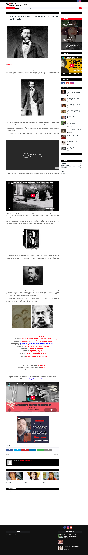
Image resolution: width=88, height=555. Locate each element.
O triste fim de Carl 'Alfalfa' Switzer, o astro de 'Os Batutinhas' (71, 38)
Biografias (8, 445)
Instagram (40, 370)
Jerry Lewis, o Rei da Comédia (73, 135)
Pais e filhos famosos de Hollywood (72, 148)
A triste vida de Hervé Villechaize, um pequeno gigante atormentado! (71, 23)
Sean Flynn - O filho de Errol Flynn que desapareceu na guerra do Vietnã (36, 340)
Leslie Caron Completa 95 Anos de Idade (31, 481)
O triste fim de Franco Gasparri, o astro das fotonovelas (74, 99)
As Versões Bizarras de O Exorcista (36, 353)
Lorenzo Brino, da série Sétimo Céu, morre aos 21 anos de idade (74, 111)
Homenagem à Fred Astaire (36, 348)
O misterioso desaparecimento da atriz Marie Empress (37, 336)
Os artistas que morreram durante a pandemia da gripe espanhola (74, 130)
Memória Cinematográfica (25, 460)
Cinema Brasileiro (72, 165)
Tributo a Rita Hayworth (36, 350)
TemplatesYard (16, 552)
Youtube (44, 368)
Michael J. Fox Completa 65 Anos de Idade (50, 481)
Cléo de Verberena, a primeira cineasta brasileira (36, 344)
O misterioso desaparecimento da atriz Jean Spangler (36, 338)
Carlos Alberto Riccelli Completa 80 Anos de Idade (29, 8)
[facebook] (78, 1)
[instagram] (80, 1)
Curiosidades (72, 167)
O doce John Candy (71, 116)
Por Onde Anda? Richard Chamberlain (36, 356)
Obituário (72, 177)
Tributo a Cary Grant (36, 352)
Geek (72, 171)
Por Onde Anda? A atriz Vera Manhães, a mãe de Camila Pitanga (71, 46)
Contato (23, 1)
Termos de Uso (28, 1)
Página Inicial (8, 1)
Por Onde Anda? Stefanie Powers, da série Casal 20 (74, 105)
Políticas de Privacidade (16, 1)
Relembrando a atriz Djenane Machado (71, 31)
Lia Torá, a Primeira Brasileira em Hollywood (37, 346)
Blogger (26, 552)
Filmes (72, 169)
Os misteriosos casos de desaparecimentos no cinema (36, 341)
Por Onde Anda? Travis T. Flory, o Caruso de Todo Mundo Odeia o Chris (74, 92)
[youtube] (67, 83)
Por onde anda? (72, 179)
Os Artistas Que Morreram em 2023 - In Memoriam (36, 355)
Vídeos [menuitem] (25, 4)
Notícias (72, 173)
